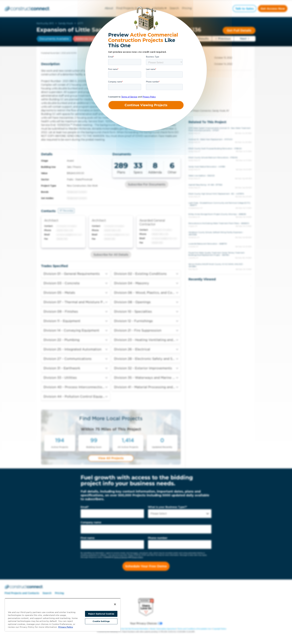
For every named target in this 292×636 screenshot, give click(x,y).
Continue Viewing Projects (146, 105)
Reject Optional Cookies (101, 614)
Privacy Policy (65, 627)
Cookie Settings (101, 621)
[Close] (115, 604)
